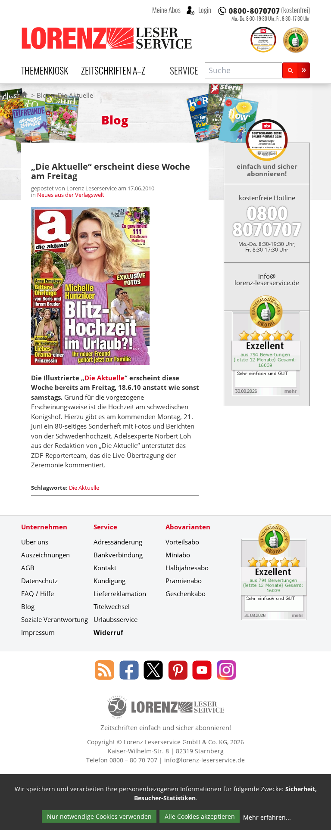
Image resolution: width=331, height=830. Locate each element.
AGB (27, 567)
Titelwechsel (112, 606)
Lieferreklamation (120, 593)
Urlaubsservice (115, 619)
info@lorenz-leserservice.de (266, 279)
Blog (43, 95)
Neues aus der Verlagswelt (70, 195)
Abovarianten (188, 526)
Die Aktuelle (104, 377)
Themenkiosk (44, 70)
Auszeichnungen (45, 554)
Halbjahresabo (187, 567)
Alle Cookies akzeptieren (200, 816)
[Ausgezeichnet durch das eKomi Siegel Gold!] (295, 40)
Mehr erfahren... (267, 817)
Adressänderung (118, 542)
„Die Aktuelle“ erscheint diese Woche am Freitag (110, 171)
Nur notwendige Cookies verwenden (99, 816)
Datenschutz (39, 580)
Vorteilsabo (182, 542)
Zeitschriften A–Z (113, 70)
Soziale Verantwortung (54, 619)
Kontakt (105, 567)
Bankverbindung (118, 554)
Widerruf (108, 632)
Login (204, 10)
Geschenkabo (186, 593)
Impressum (38, 632)
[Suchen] (296, 70)
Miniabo (178, 554)
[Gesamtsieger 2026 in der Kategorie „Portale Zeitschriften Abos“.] (263, 40)
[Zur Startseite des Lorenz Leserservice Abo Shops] (107, 38)
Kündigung (109, 580)
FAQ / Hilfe (37, 593)
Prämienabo (184, 580)
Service (184, 70)
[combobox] (243, 70)
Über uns (34, 542)
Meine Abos (166, 10)
